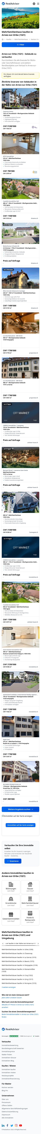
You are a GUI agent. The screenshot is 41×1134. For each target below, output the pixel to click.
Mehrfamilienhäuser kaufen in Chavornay (17, 953)
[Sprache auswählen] (34, 4)
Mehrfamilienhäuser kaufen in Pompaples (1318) (20, 965)
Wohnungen (11, 889)
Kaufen (9, 39)
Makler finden (7, 1054)
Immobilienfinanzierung (11, 1079)
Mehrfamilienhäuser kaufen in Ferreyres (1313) (19, 983)
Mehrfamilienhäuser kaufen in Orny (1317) (17, 979)
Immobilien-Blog (8, 1061)
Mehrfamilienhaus (21, 39)
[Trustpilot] (20, 1036)
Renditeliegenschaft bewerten (13, 1048)
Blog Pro (5, 1090)
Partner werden (7, 1087)
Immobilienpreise (8, 1051)
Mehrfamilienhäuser (30, 904)
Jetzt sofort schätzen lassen (12, 998)
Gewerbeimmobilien (11, 920)
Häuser (30, 889)
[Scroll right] (36, 944)
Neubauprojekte (8, 1076)
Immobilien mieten (9, 1072)
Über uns (5, 1099)
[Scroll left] (4, 944)
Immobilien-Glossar (9, 1058)
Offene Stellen (7, 1105)
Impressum (6, 1115)
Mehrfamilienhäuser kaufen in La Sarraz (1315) (19, 957)
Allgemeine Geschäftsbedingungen (15, 1108)
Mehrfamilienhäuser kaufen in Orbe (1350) (17, 949)
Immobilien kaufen (9, 1069)
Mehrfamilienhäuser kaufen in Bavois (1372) (18, 961)
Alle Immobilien (7, 1118)
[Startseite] (2, 39)
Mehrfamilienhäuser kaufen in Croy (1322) (17, 975)
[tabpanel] (20, 967)
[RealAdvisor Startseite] (10, 3)
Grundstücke (10, 904)
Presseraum (6, 1102)
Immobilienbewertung (10, 1045)
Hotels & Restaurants (30, 919)
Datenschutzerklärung (10, 1112)
